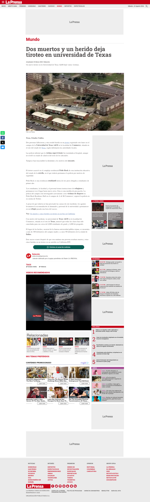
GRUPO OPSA (111, 463)
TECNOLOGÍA (52, 478)
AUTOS (50, 480)
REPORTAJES (72, 473)
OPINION (90, 463)
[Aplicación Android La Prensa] (71, 486)
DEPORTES (51, 467)
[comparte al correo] (3, 147)
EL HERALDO (110, 469)
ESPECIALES (71, 471)
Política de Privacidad (74, 491)
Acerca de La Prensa (58, 491)
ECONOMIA (32, 471)
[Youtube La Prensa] (64, 486)
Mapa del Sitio (116, 491)
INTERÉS (51, 463)
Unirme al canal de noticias (59, 247)
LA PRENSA (110, 467)
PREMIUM (71, 463)
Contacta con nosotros (91, 491)
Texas (43, 147)
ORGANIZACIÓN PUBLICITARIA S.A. (38, 496)
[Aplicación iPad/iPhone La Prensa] (67, 486)
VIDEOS (70, 478)
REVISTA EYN (111, 478)
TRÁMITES (71, 480)
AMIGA (50, 473)
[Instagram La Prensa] (60, 486)
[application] (58, 302)
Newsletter (105, 491)
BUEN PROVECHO (112, 476)
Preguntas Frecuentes (59, 492)
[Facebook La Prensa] (52, 486)
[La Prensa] (35, 486)
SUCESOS (31, 473)
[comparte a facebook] (3, 138)
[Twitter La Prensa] (56, 486)
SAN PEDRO (32, 469)
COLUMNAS (91, 469)
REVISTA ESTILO (112, 473)
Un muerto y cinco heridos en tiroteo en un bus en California (52, 213)
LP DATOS (70, 476)
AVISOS (70, 482)
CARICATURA (91, 471)
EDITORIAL (91, 467)
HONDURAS (32, 467)
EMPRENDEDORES (54, 471)
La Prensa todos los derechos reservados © (37, 492)
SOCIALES (51, 476)
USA (29, 478)
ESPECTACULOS (53, 469)
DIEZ (108, 471)
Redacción (47, 62)
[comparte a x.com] (3, 142)
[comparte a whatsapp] (3, 133)
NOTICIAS (31, 463)
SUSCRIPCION (111, 480)
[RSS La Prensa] (75, 486)
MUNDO (31, 476)
